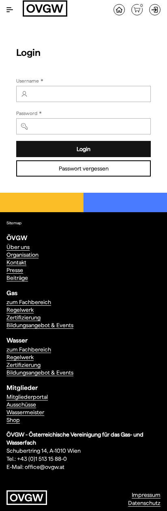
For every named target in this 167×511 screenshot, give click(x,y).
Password (29, 114)
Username (30, 82)
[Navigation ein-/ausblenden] (9, 9)
